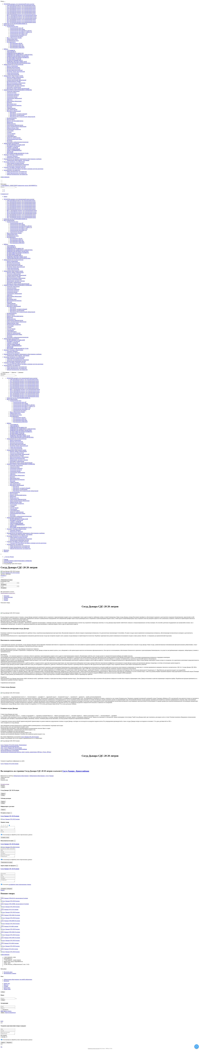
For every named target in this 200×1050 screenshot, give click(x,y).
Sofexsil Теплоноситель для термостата (17, 174)
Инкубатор (13, 112)
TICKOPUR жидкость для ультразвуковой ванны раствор (19, 4)
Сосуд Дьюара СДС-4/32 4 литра (9, 949)
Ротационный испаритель (14, 129)
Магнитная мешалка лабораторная (16, 82)
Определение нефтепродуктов (15, 125)
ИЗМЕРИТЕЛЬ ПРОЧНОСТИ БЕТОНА (18, 56)
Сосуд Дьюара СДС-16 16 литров (9, 909)
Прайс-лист (7, 983)
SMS (2, 1011)
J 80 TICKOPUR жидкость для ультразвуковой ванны (21, 5)
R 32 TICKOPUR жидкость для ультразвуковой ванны (21, 9)
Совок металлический (13, 73)
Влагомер (9, 106)
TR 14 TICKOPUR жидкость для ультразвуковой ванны (21, 18)
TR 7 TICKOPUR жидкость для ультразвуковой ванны (21, 22)
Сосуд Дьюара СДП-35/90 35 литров (10, 937)
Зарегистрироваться (10, 1012)
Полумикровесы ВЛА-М (16, 44)
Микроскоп (10, 122)
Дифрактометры (11, 108)
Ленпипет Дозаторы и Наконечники (13, 154)
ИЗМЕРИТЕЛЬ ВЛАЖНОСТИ (15, 53)
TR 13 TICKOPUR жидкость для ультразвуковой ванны (21, 16)
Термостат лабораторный (13, 137)
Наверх (3, 890)
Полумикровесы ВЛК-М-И (17, 47)
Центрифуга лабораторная (14, 87)
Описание (6, 595)
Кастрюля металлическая (13, 68)
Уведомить (9, 1042)
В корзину (3, 584)
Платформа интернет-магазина (94, 1048)
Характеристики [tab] (8, 597)
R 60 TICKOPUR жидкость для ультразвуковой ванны (21, 13)
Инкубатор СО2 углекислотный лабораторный (22, 116)
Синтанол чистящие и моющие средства (14, 167)
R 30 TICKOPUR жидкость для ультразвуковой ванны (21, 8)
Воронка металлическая (13, 67)
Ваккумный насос (11, 104)
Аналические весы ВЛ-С (16, 36)
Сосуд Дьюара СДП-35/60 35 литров (10, 932)
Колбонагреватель (12, 118)
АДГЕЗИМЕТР (11, 50)
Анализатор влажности (13, 94)
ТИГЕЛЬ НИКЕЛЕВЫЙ (13, 149)
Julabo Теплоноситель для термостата (17, 171)
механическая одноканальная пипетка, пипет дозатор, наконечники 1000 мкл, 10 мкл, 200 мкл (26, 752)
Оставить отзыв (5, 784)
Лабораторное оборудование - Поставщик (18, 160)
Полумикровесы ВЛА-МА (17, 46)
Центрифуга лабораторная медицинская (17, 142)
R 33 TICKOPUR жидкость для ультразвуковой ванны (21, 11)
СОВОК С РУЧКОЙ (12, 147)
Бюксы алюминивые (12, 66)
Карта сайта (7, 987)
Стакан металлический (13, 74)
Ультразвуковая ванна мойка (14, 139)
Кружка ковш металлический (14, 70)
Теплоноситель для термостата (12, 170)
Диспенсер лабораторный (14, 78)
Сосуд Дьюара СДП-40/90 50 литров (10, 920)
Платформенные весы (13, 40)
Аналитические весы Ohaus (17, 29)
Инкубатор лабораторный (14, 111)
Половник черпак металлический (16, 71)
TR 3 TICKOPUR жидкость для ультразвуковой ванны (21, 21)
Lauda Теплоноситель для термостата (17, 173)
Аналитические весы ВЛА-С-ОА (19, 33)
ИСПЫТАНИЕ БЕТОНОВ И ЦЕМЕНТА (18, 57)
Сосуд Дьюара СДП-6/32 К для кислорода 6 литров (14, 898)
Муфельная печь (11, 123)
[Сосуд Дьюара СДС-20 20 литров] (10, 819)
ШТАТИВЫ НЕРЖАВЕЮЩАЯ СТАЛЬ (17, 153)
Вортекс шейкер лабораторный (15, 77)
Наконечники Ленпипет (13, 157)
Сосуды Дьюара (11, 133)
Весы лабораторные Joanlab (14, 37)
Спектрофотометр (11, 136)
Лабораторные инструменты (11, 143)
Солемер (9, 132)
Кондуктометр (11, 119)
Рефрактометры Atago (13, 128)
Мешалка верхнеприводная (14, 84)
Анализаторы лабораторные (14, 98)
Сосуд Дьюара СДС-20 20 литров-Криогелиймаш (14, 749)
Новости (6, 551)
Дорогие (13, 372)
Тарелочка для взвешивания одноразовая (18, 164)
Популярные (6, 372)
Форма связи (7, 989)
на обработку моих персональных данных (20, 884)
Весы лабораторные (9, 25)
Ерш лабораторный (12, 109)
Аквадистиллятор (11, 92)
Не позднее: (4, 1035)
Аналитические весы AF (16, 28)
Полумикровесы (11, 42)
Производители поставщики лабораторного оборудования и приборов (22, 159)
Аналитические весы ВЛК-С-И (18, 35)
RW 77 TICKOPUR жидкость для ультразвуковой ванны (22, 15)
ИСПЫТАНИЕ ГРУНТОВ (14, 59)
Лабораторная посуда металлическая (13, 64)
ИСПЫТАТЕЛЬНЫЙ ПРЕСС (15, 60)
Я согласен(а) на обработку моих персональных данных (17, 834)
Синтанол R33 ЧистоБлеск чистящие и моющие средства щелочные (25, 168)
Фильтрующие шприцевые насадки (16, 166)
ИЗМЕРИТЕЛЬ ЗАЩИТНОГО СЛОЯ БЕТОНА (20, 54)
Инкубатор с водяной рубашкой (18, 113)
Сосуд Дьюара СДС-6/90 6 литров (10, 943)
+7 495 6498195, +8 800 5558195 (9, 185)
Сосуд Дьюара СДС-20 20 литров (30, 736)
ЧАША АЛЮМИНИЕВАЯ (14, 150)
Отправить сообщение (6, 888)
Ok (1, 1047)
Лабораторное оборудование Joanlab (13, 75)
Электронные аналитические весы (10, 746)
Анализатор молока (12, 97)
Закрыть (3, 793)
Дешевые (20, 372)
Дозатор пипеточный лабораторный (16, 80)
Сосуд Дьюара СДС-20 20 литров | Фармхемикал (14, 745)
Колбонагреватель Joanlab (14, 81)
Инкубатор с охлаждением (17, 115)
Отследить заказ (8, 972)
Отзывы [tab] (6, 598)
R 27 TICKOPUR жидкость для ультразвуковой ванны (21, 6)
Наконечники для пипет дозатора (16, 85)
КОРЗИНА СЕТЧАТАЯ (13, 146)
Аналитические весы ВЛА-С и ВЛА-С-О (21, 32)
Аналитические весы (12, 26)
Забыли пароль (7, 1011)
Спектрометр (10, 135)
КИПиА (6, 49)
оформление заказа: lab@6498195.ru (27, 185)
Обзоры (6, 600)
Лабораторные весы (12, 39)
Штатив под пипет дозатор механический (18, 88)
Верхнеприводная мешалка (14, 105)
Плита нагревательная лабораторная (16, 126)
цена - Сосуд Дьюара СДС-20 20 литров (11, 747)
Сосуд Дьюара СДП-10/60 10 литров (10, 915)
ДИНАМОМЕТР (11, 52)
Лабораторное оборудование (21, 775)
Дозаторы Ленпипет (12, 156)
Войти (5, 196)
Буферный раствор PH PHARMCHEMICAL (15, 23)
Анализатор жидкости (13, 95)
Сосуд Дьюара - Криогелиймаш (75, 771)
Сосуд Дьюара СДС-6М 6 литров (9, 926)
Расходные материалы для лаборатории (14, 161)
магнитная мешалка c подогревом (10, 750)
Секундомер (10, 130)
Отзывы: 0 (3, 575)
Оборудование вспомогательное (15, 163)
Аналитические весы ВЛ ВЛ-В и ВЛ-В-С (21, 30)
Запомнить (5, 1009)
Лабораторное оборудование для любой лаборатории (18, 979)
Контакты (6, 550)
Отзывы (6, 986)
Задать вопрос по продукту (8, 593)
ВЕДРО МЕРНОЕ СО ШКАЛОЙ (16, 144)
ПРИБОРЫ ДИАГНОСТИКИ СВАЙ (17, 61)
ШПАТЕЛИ (10, 152)
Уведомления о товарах (10, 973)
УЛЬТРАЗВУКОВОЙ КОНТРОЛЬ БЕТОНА (18, 63)
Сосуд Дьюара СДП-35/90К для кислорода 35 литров (15, 904)
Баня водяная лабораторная (14, 101)
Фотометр (9, 140)
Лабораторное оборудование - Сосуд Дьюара (41, 775)
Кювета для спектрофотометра (15, 121)
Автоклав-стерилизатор (13, 91)
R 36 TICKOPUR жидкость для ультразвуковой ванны (21, 12)
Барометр (9, 102)
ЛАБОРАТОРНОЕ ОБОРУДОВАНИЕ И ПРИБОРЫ (18, 90)
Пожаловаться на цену (6, 579)
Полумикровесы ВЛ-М (16, 43)
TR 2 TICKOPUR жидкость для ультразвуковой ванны (21, 19)
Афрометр (9, 99)
